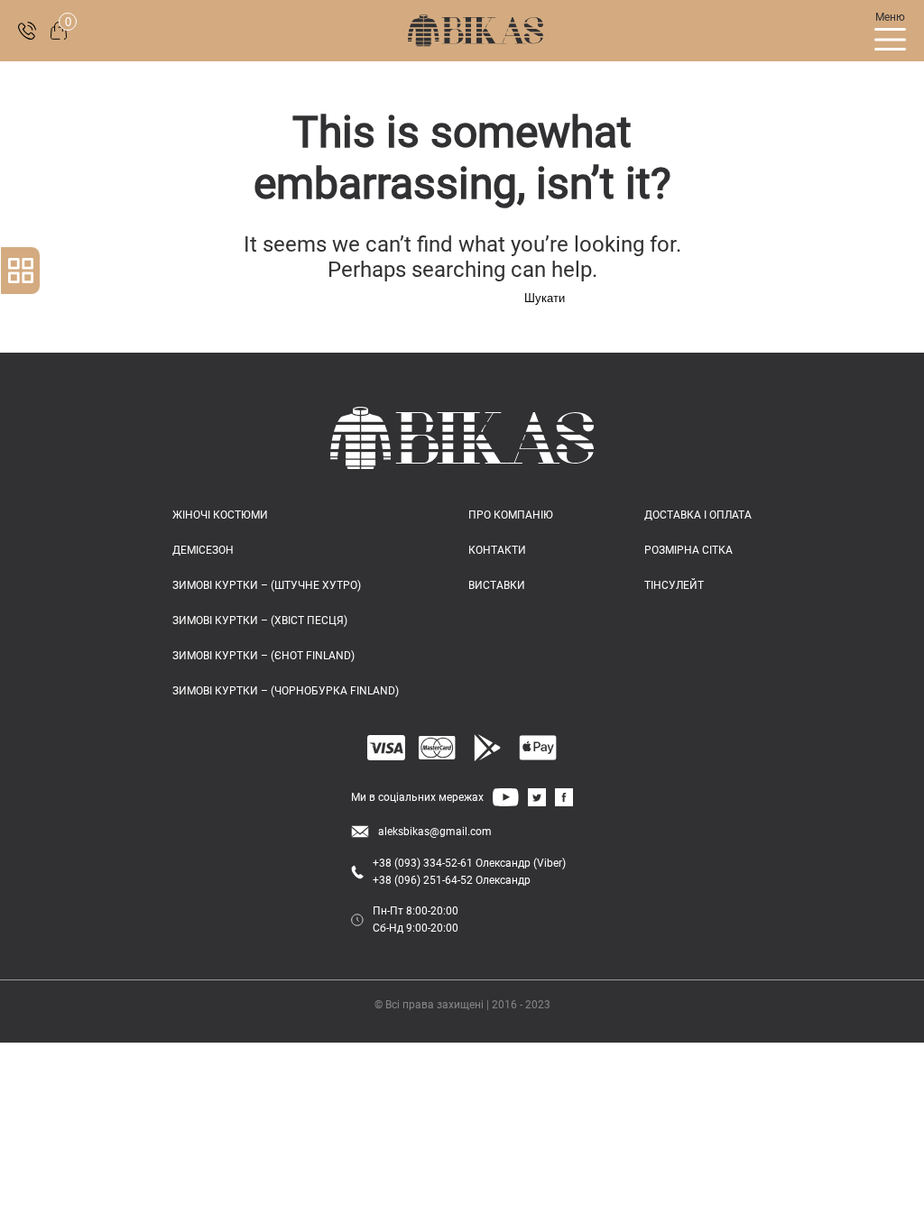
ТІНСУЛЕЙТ (674, 585)
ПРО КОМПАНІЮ (510, 515)
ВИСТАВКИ (496, 585)
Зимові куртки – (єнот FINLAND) (263, 655)
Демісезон (203, 550)
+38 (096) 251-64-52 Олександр (452, 880)
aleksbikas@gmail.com (435, 831)
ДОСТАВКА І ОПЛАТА (698, 515)
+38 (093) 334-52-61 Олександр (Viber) (469, 863)
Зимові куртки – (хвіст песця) (259, 620)
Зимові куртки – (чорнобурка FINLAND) (285, 691)
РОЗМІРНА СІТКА (688, 550)
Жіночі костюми (220, 515)
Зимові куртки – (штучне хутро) (266, 585)
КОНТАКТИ (497, 550)
